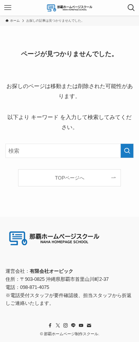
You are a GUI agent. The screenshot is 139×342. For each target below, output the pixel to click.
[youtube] (81, 325)
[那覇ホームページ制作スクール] (69, 8)
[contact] (89, 325)
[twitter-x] (58, 325)
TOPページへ (69, 178)
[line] (73, 325)
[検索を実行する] (127, 151)
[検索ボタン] (131, 8)
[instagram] (66, 325)
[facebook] (50, 325)
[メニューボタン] (8, 8)
